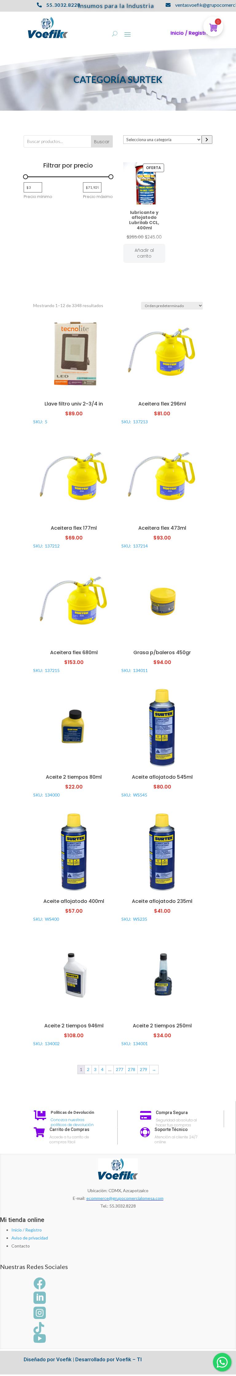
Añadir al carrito (144, 253)
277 (119, 1069)
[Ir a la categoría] (207, 139)
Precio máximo (98, 196)
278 (131, 1069)
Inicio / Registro (26, 1229)
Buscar (101, 142)
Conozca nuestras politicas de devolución (72, 1122)
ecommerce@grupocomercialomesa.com (124, 1198)
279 (143, 1069)
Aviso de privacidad (29, 1237)
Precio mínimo (38, 196)
